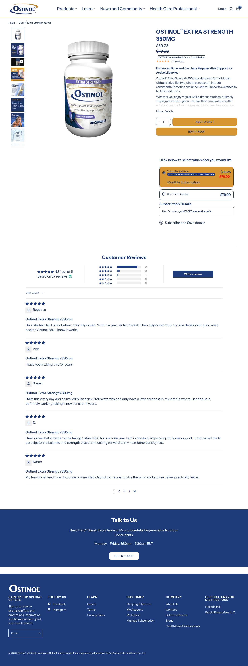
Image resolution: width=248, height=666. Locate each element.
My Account (135, 609)
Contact (171, 609)
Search (91, 604)
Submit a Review (176, 615)
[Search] (231, 9)
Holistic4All (213, 606)
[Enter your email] (39, 633)
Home (11, 22)
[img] (35, 304)
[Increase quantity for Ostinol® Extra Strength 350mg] (168, 122)
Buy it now (196, 131)
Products (65, 8)
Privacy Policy (96, 615)
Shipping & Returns (139, 604)
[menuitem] (66, 9)
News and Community (121, 8)
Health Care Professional (173, 8)
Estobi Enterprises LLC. (220, 612)
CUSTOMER (135, 597)
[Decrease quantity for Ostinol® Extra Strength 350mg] (158, 122)
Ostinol (21, 653)
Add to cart (204, 121)
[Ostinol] (24, 588)
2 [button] (119, 491)
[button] (106, 267)
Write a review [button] (193, 274)
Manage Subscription (140, 620)
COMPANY (174, 597)
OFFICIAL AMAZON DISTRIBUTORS (220, 598)
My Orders (133, 615)
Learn (87, 8)
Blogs (169, 620)
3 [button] (124, 491)
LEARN (92, 597)
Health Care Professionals (183, 626)
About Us (172, 604)
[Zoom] (139, 35)
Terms (91, 609)
